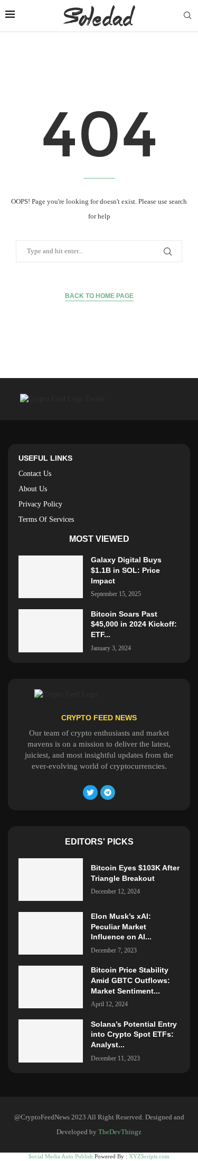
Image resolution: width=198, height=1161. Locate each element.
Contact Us (34, 474)
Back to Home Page (99, 296)
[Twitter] (90, 792)
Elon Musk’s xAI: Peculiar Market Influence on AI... (121, 926)
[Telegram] (107, 792)
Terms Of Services (46, 519)
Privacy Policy (40, 504)
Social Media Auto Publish (61, 1156)
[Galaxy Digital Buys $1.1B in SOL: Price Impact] (50, 576)
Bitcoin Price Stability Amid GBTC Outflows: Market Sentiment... (130, 980)
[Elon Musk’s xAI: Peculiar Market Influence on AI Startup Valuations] (50, 933)
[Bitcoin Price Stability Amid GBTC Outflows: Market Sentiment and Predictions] (50, 987)
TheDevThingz (120, 1132)
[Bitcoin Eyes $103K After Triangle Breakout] (50, 879)
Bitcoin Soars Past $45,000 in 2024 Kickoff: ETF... (134, 624)
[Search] (187, 16)
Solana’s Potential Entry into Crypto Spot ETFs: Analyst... (134, 1034)
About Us (32, 489)
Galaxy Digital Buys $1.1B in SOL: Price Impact (126, 569)
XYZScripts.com (149, 1156)
